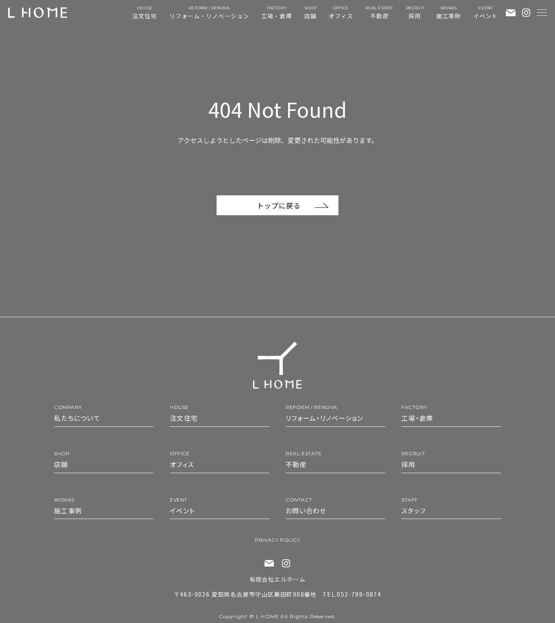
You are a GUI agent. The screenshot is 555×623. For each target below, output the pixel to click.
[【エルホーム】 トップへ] (37, 12)
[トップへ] (277, 365)
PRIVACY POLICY (277, 540)
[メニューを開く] (542, 12)
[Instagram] (526, 13)
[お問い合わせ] (511, 12)
